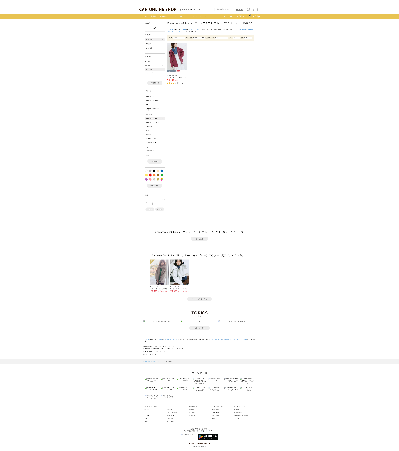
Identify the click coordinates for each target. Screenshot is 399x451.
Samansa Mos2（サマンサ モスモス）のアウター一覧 (158, 346)
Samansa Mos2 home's (152, 100)
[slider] (146, 199)
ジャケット (191, 29)
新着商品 (154, 16)
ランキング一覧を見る (199, 299)
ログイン (229, 16)
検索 (232, 9)
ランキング (193, 16)
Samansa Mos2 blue (151, 118)
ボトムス (146, 418)
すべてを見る (149, 69)
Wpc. (147, 155)
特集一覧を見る (199, 328)
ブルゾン (199, 29)
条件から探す (239, 9)
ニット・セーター (240, 29)
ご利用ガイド (215, 412)
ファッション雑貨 (172, 412)
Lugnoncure (149, 147)
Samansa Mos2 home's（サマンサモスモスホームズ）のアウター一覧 (163, 348)
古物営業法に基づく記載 (241, 415)
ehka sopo (149, 126)
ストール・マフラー (178, 31)
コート (184, 29)
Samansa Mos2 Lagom (152, 122)
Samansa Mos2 (150, 96)
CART (249, 15)
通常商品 (148, 44)
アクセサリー (170, 415)
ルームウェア (170, 421)
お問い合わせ (215, 418)
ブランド (173, 16)
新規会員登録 (215, 409)
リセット (149, 209)
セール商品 (149, 48)
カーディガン (227, 339)
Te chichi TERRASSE (152, 143)
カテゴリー (183, 16)
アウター (170, 29)
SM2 (147, 104)
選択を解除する (154, 83)
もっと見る (199, 239)
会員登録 (241, 16)
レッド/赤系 (169, 361)
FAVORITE (254, 16)
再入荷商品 (163, 16)
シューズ (169, 409)
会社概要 (236, 418)
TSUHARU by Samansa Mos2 (152, 109)
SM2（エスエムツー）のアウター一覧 (154, 351)
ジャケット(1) (150, 73)
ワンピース (147, 409)
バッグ (146, 421)
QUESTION (258, 16)
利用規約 (236, 409)
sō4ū (147, 130)
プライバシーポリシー (240, 407)
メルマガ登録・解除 (217, 407)
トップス (146, 412)
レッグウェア (170, 418)
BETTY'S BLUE (150, 151)
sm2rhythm (149, 114)
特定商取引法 (238, 412)
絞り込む (159, 209)
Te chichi (148, 134)
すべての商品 (143, 16)
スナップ (203, 16)
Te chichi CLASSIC (151, 138)
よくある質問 (215, 415)
